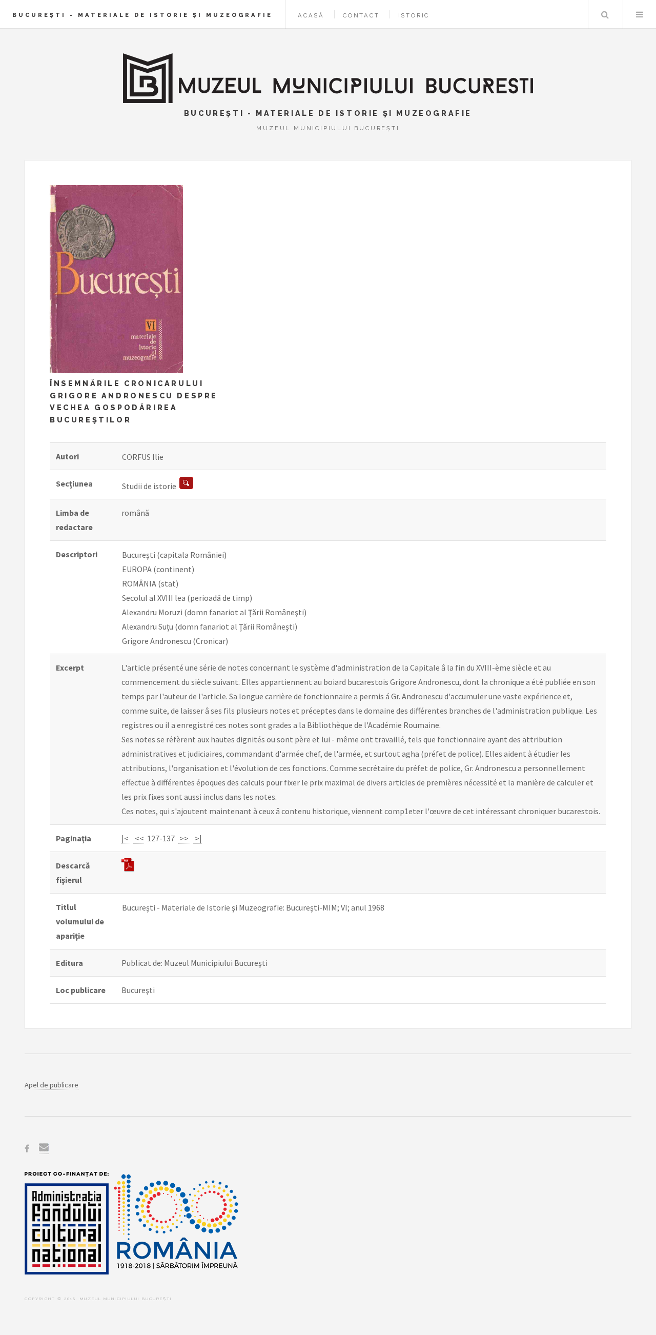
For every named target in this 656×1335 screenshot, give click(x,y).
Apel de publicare (51, 1084)
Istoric (414, 15)
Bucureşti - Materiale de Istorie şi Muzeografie (142, 14)
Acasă (311, 15)
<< (138, 838)
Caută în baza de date (604, 14)
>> (184, 838)
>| (197, 838)
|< (125, 838)
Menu (639, 14)
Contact (361, 15)
